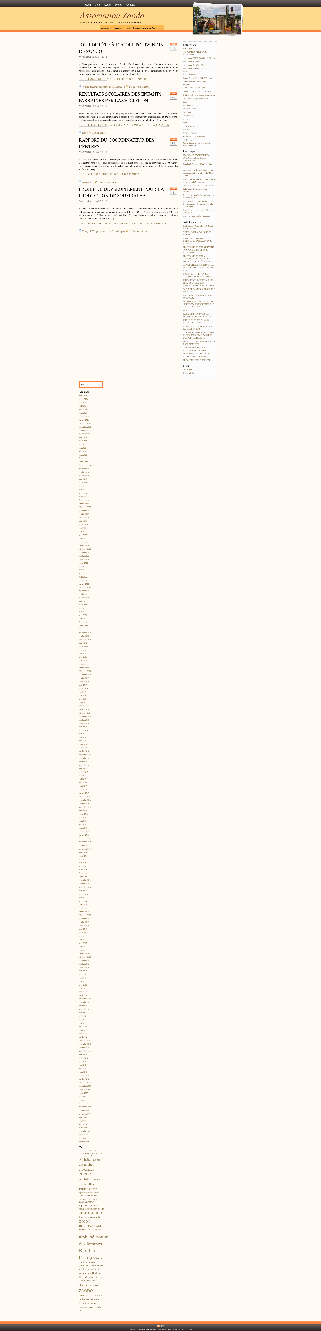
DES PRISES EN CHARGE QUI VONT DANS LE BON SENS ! (198, 327)
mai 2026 (82, 406)
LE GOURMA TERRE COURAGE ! (197, 360)
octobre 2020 (84, 636)
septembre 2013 (85, 925)
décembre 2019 (85, 671)
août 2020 (83, 643)
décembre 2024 (85, 465)
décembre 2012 (85, 957)
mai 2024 (82, 489)
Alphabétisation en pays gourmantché (90, 1279)
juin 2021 (82, 608)
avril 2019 (83, 699)
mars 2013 (83, 946)
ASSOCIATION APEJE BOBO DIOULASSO (195, 53)
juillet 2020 (83, 646)
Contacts (131, 4)
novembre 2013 (85, 918)
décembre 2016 (85, 796)
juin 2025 (82, 444)
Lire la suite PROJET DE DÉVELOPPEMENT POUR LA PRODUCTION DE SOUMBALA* (123, 223)
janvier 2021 (84, 625)
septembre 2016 (85, 807)
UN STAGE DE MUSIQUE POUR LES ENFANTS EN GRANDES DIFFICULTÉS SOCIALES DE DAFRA (198, 283)
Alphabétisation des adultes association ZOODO (90, 1166)
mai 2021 (82, 611)
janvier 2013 (84, 953)
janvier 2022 (84, 584)
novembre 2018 (85, 716)
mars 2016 (83, 828)
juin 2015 (82, 859)
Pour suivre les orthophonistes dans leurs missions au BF (199, 196)
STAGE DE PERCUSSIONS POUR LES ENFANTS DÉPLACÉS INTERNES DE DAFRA (198, 268)
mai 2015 (82, 863)
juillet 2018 (83, 730)
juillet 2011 (83, 1016)
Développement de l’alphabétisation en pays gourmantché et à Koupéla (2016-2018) (198, 173)
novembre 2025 (85, 427)
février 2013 (84, 950)
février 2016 (84, 831)
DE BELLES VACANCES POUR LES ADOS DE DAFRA (198, 227)
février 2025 (84, 458)
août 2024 (83, 479)
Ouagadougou (188, 115)
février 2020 (84, 664)
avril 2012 (83, 985)
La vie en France (189, 109)
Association (106, 28)
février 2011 (84, 1033)
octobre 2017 (84, 761)
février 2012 (84, 992)
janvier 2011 (84, 1037)
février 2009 (84, 1100)
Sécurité (186, 122)
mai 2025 (82, 448)
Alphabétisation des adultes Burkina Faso (90, 1184)
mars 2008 (83, 1128)
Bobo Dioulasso (189, 74)
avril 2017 (83, 782)
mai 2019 (82, 695)
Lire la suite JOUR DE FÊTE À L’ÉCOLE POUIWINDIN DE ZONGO (112, 78)
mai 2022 (82, 570)
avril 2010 (83, 1068)
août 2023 (83, 521)
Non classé (187, 112)
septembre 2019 (85, 681)
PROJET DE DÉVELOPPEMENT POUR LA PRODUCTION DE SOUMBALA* (121, 192)
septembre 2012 (85, 967)
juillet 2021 (83, 604)
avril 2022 (83, 573)
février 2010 (84, 1075)
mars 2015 (83, 869)
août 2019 (83, 685)
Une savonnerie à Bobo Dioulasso (196, 216)
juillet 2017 (83, 772)
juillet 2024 (83, 482)
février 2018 (84, 747)
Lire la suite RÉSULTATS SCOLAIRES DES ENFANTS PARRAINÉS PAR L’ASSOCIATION (124, 124)
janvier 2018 (84, 751)
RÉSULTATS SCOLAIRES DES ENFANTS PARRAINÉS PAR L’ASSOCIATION (120, 97)
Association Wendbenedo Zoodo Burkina (196, 69)
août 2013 (83, 929)
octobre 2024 (84, 472)
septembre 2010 (85, 1051)
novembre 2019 (85, 674)
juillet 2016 (83, 814)
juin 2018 (82, 733)
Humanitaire (118, 28)
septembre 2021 (85, 597)
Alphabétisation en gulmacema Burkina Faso (90, 1273)
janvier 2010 (84, 1079)
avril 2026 (83, 409)
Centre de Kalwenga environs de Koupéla (195, 83)
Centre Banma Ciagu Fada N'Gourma (197, 78)
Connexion (187, 369)
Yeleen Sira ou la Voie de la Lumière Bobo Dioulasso (197, 144)
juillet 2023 (83, 524)
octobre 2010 (84, 1047)
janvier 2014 (84, 911)
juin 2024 (82, 486)
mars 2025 (83, 455)
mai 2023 (82, 531)
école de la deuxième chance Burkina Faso (91, 1307)
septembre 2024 (85, 475)
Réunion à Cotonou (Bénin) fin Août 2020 (197, 165)
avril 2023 (83, 535)
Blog (97, 4)
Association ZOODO (88, 1287)
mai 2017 (82, 779)
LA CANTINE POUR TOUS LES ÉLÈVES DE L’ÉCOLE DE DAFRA (197, 315)
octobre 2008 (84, 1110)
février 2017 (84, 789)
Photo (185, 119)
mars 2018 (83, 744)
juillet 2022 (83, 563)
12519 (185, 310)
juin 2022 (82, 566)
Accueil (87, 4)
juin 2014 (82, 897)
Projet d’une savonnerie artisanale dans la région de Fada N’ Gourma (199, 180)
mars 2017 (83, 786)
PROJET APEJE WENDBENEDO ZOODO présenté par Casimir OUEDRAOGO (196, 158)
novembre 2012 (85, 960)
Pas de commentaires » (139, 86)
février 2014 (84, 908)
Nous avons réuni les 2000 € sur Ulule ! (199, 185)
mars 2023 (83, 538)
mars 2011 (83, 1030)
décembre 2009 (85, 1082)
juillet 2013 (83, 932)
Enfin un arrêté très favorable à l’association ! (195, 190)
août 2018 (83, 727)
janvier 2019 (84, 709)
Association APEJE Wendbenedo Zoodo (199, 58)
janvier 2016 (84, 835)
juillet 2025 (83, 440)
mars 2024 (83, 496)
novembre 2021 (85, 591)
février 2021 (84, 622)
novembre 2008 (85, 1107)
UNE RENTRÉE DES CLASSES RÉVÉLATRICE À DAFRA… (196, 321)
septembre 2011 (85, 1009)
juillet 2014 (83, 894)
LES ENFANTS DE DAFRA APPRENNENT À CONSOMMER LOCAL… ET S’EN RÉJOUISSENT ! (198, 259)
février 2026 (84, 416)
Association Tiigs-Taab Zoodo (195, 65)
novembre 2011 (85, 1002)
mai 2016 (82, 821)
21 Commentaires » (138, 231)
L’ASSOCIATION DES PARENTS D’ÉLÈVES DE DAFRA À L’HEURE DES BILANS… (197, 241)
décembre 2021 (85, 587)
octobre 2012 (84, 964)
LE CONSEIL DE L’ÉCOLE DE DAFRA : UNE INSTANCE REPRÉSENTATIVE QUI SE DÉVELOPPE (199, 304)
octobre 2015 (84, 845)
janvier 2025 (84, 462)
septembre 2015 (85, 849)
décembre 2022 (85, 549)
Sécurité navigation (190, 126)
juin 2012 (82, 978)
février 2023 (84, 542)
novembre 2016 (85, 800)
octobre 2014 (84, 883)
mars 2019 (83, 702)
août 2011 (83, 1012)
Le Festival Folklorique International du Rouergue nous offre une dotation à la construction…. (198, 204)
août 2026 (83, 395)
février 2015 (84, 873)
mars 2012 (83, 988)
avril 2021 (83, 615)
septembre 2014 (85, 887)
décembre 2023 (85, 507)
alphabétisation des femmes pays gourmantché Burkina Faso (91, 1262)
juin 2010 (82, 1061)
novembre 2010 (85, 1044)
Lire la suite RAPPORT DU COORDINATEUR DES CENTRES (109, 174)
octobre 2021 (84, 594)
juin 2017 (82, 775)
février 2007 (84, 1134)
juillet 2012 (83, 974)
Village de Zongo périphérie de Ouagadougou (145, 28)
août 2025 (83, 437)
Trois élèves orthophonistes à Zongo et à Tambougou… (199, 211)
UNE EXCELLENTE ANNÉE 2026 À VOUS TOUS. (198, 296)
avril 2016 (83, 824)
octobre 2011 (84, 1005)
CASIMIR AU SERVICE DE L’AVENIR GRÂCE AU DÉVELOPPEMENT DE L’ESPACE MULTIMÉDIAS (198, 335)
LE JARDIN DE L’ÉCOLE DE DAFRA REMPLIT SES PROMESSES (198, 355)
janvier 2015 (84, 876)
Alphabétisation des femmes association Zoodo (91, 1207)
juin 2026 (82, 402)
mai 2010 (82, 1065)
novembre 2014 (85, 880)
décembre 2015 (85, 838)
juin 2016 (82, 817)
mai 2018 (82, 737)
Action (107, 4)
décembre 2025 (85, 423)
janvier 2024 (84, 503)
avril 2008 (83, 1124)
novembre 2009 (85, 1086)
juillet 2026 (83, 399)
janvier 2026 (84, 420)
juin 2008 (82, 1121)
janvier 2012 (84, 995)
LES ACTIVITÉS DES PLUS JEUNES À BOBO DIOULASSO (199, 342)
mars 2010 (83, 1072)
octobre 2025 (84, 430)
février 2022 (84, 580)
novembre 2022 (85, 552)
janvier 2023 (84, 545)
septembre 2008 (85, 1114)
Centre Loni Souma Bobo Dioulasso (197, 91)
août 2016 (83, 810)
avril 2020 (83, 657)
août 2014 (83, 890)
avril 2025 (83, 451)
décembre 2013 (85, 915)
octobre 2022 (84, 556)
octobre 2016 (84, 803)
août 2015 (83, 852)
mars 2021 (83, 618)
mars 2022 (83, 576)
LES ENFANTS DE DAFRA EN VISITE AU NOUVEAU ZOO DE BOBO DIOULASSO (198, 250)
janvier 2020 (84, 667)
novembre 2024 (85, 468)
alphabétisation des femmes (89, 1192)
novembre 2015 (85, 842)
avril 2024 (83, 493)
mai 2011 (82, 1023)
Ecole (85, 132)
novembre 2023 (85, 510)
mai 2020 (82, 653)
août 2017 (83, 768)
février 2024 (84, 500)
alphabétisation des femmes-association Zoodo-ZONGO (88, 1199)
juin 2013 (82, 936)
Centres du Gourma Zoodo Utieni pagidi (199, 95)
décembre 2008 (85, 1103)
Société (186, 129)
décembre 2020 (85, 629)
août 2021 (83, 601)
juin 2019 (82, 692)
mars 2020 (83, 660)
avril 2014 (83, 901)
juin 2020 (82, 650)
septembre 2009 (85, 1089)
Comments (189, 373)
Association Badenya (191, 61)
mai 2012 (82, 981)
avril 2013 (83, 943)
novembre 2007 (85, 1131)
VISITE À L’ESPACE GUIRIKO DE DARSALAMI (197, 233)
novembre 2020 (85, 632)
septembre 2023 (85, 517)
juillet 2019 (83, 688)
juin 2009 (82, 1096)
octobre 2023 (84, 514)
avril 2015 (83, 866)
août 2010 (83, 1054)
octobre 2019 (84, 678)
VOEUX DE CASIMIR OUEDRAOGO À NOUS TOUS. (199, 290)
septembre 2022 (85, 559)
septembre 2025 (85, 434)
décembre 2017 (85, 754)
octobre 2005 (84, 1141)
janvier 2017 (84, 793)
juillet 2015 (83, 856)
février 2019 (84, 706)
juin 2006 (82, 1138)
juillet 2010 (83, 1058)
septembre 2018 (85, 723)
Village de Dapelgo (190, 133)
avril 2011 (83, 1026)
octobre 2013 (84, 922)
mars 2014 (83, 904)
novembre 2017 (85, 758)
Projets (118, 4)
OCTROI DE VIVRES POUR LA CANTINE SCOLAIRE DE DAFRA (197, 275)
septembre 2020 (85, 639)
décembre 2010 (85, 1040)
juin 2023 (82, 528)
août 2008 (83, 1117)
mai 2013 (82, 939)
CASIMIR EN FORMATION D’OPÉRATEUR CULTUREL (194, 348)
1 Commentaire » (100, 132)
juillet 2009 (83, 1093)
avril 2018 (83, 740)
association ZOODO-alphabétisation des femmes (91, 1299)
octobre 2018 (84, 720)
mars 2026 (83, 413)
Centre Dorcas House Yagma (194, 88)
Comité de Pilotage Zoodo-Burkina (196, 98)
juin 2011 (82, 1019)
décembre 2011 (85, 998)
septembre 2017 (85, 765)
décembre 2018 (85, 713)
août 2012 (83, 971)
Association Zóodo (112, 15)
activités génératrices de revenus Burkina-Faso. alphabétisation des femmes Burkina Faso (91, 1153)
